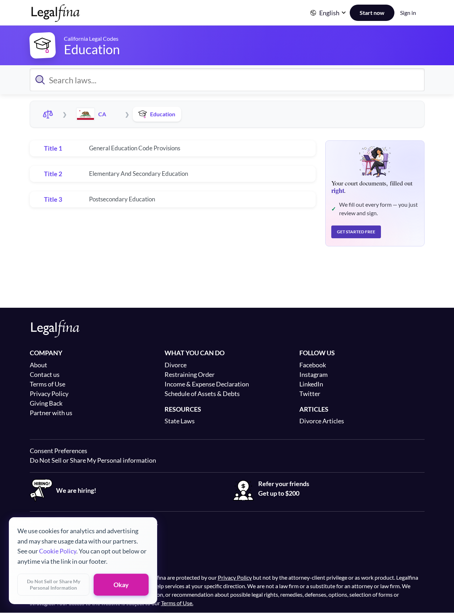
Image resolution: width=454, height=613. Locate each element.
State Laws (180, 421)
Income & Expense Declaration (207, 384)
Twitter (309, 393)
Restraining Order (190, 374)
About (38, 365)
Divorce (176, 365)
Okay (121, 585)
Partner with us (51, 413)
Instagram (313, 374)
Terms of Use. (177, 603)
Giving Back (46, 403)
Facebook (312, 365)
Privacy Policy (49, 393)
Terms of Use (47, 384)
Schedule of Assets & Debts (202, 393)
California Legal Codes (91, 38)
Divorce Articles (321, 421)
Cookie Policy (57, 551)
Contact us (45, 374)
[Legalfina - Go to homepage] (55, 19)
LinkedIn (311, 384)
